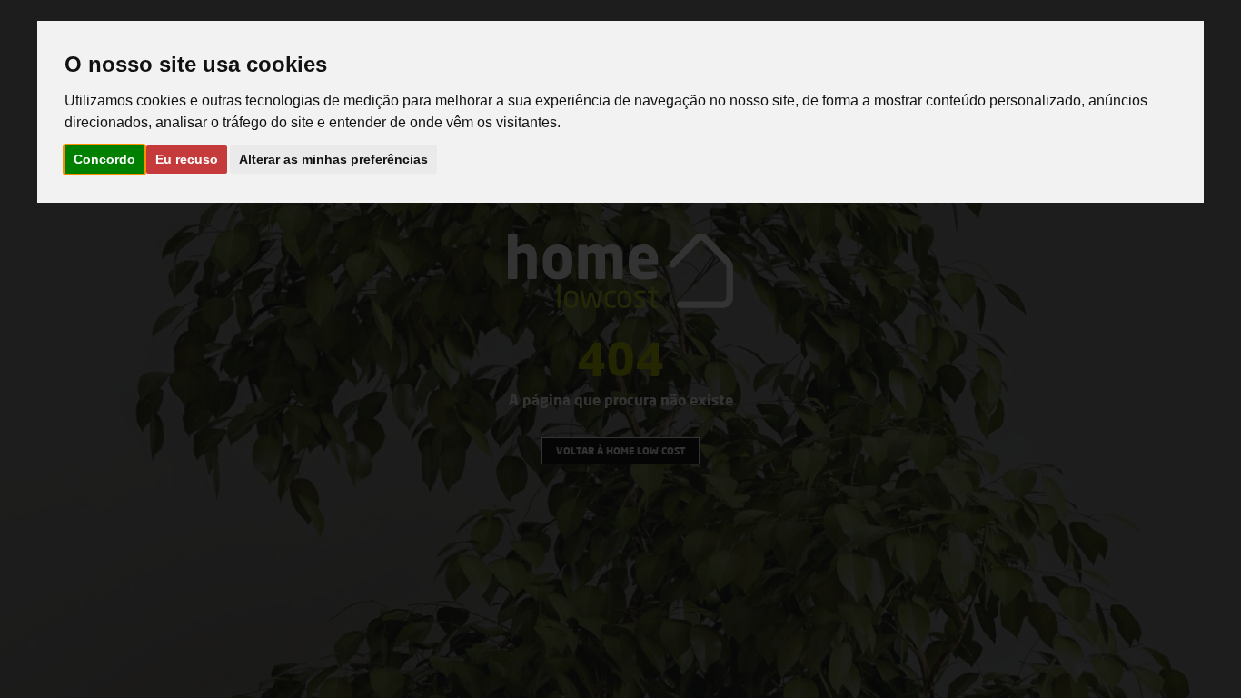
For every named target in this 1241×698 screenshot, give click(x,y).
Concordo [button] (104, 159)
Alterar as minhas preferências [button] (333, 159)
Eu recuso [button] (186, 159)
